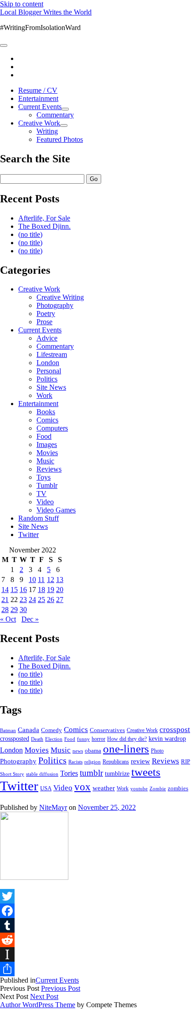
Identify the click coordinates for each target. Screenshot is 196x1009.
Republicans (116, 761)
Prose (44, 322)
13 (59, 579)
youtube (139, 788)
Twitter (28, 534)
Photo (157, 751)
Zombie (158, 788)
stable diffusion (42, 774)
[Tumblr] (98, 925)
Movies (47, 453)
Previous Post (60, 988)
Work (44, 395)
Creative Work (39, 123)
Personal (48, 371)
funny (83, 739)
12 (50, 579)
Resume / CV (37, 90)
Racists (75, 761)
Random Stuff (38, 518)
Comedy (51, 730)
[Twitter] (98, 896)
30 (23, 609)
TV (41, 493)
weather (104, 788)
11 (41, 579)
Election (53, 739)
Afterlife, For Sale (44, 218)
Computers (52, 428)
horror (98, 739)
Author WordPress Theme (37, 1005)
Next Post (44, 996)
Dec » (30, 619)
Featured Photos (59, 139)
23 (23, 599)
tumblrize (117, 773)
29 (14, 609)
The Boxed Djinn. (44, 226)
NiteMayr (53, 807)
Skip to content (21, 4)
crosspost (175, 729)
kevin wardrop (167, 738)
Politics (46, 379)
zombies (178, 788)
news (77, 750)
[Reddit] (98, 940)
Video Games (56, 510)
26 (50, 599)
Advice (46, 338)
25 (41, 599)
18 (41, 589)
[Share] (98, 969)
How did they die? (127, 739)
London (47, 362)
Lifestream (51, 354)
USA (46, 788)
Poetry (45, 313)
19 (50, 589)
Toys (43, 477)
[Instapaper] (98, 954)
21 (5, 599)
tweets (145, 772)
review (140, 761)
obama (93, 751)
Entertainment (38, 98)
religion (92, 761)
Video (45, 502)
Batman (8, 730)
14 (5, 589)
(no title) (30, 234)
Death (37, 739)
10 (32, 579)
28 (5, 609)
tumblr (91, 773)
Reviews (49, 469)
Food (44, 436)
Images (46, 444)
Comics (47, 420)
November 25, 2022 (107, 807)
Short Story (12, 774)
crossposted (14, 738)
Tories (69, 773)
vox (82, 787)
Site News (51, 387)
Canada (28, 729)
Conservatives (107, 730)
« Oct (8, 619)
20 (59, 589)
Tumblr (46, 485)
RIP (185, 761)
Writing (47, 131)
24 (32, 599)
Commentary (55, 115)
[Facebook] (98, 911)
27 (59, 599)
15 (14, 589)
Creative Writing (60, 297)
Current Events (40, 106)
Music (45, 461)
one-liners (126, 749)
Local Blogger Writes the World (46, 12)
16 (23, 589)
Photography (54, 305)
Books (45, 412)
